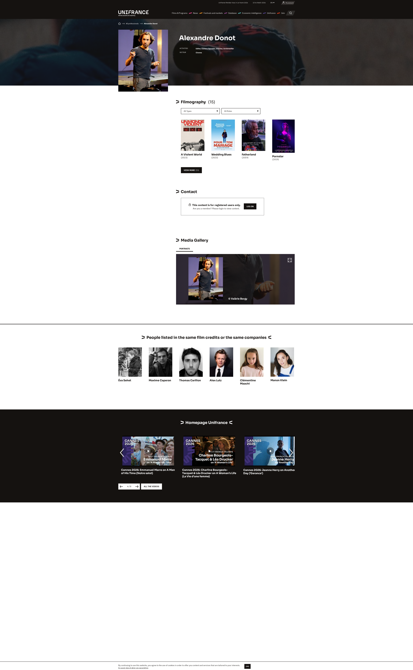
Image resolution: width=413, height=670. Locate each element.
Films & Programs (179, 13)
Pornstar (278, 156)
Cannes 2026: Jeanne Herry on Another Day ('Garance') (205, 471)
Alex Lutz (216, 380)
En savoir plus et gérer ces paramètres (133, 668)
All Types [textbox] (188, 111)
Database (232, 13)
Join (283, 13)
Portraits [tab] (184, 248)
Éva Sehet (124, 380)
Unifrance (271, 13)
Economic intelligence (251, 13)
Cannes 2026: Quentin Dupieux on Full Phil (265, 471)
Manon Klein (278, 380)
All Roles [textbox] (228, 111)
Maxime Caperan (160, 380)
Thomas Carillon (190, 380)
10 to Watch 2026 (259, 3)
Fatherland (249, 154)
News (195, 13)
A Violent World (191, 154)
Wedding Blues (221, 154)
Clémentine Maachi (248, 382)
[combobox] (200, 111)
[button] (290, 260)
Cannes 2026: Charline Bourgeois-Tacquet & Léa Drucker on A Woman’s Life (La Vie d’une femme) (145, 473)
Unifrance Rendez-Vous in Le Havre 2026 (233, 3)
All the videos (151, 486)
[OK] (247, 666)
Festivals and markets (213, 13)
